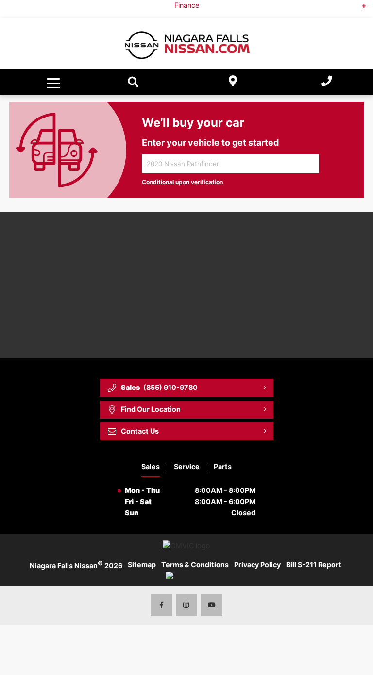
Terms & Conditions (195, 564)
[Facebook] (161, 605)
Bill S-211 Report (313, 564)
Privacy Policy (257, 564)
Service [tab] (187, 466)
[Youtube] (212, 605)
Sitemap (142, 564)
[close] (357, 7)
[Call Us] (326, 82)
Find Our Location (151, 409)
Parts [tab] (223, 466)
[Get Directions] (233, 82)
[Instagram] (187, 605)
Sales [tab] (150, 466)
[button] (54, 82)
